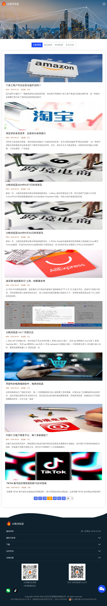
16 (36, 498)
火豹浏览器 (13, 4)
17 (40, 498)
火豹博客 (37, 45)
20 (55, 498)
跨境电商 (59, 45)
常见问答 (70, 45)
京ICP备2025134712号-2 (21, 599)
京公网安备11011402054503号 (83, 599)
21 (59, 498)
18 (44, 498)
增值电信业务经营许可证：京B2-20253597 (49, 599)
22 (64, 498)
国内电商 (48, 45)
